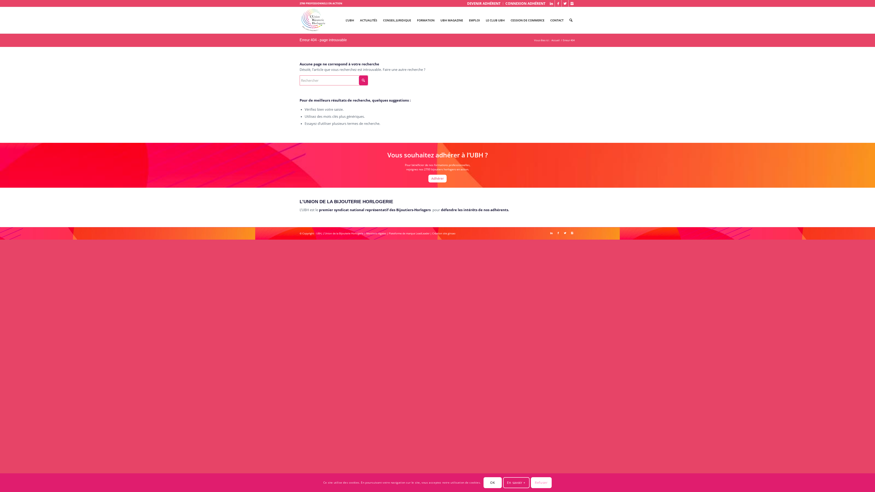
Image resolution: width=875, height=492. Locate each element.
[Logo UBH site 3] (313, 20)
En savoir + (516, 482)
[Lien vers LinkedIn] (551, 3)
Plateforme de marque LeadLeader (409, 233)
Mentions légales (376, 233)
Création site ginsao (444, 233)
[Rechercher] (570, 20)
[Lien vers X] (565, 3)
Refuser (541, 482)
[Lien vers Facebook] (558, 3)
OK (492, 482)
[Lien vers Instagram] (572, 3)
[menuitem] (484, 3)
